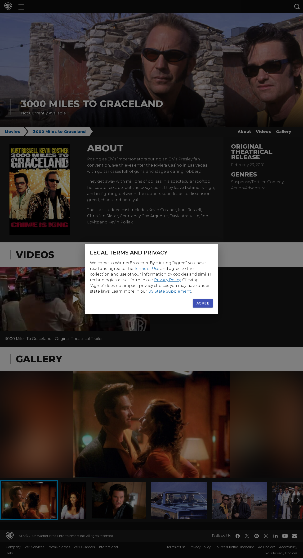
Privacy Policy (167, 280)
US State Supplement (169, 291)
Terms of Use (146, 268)
